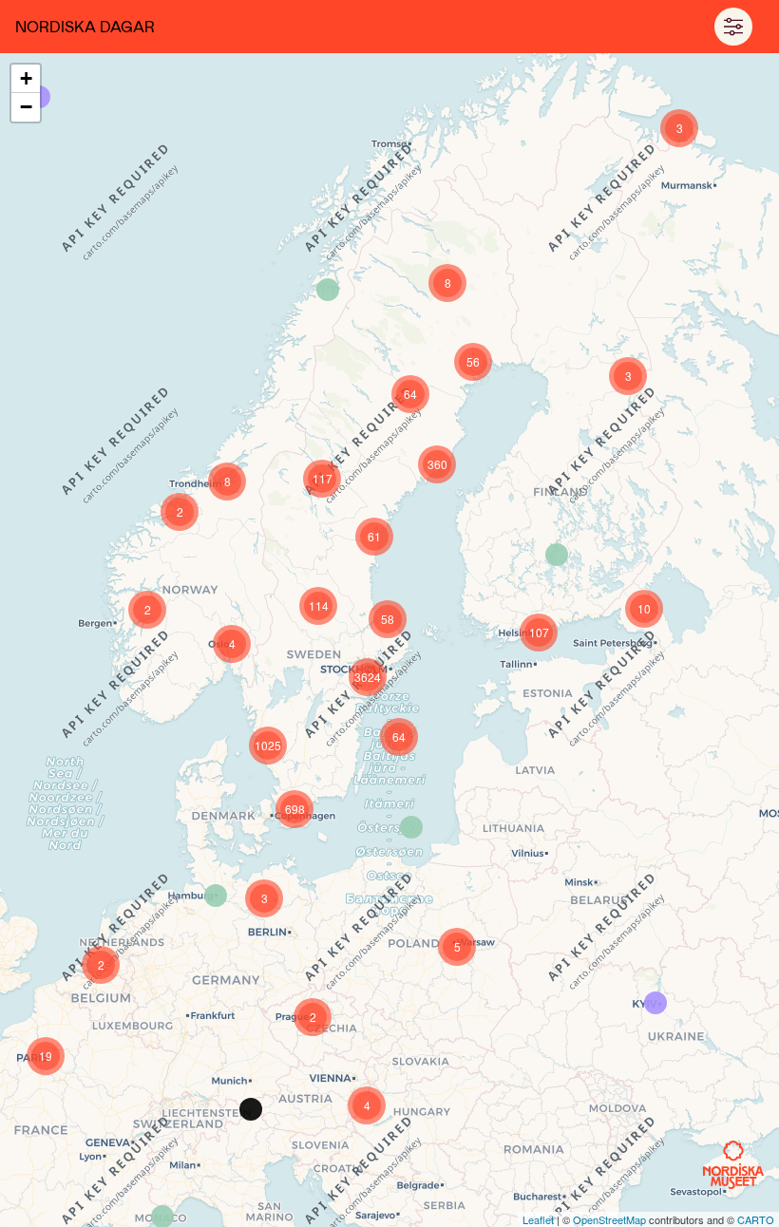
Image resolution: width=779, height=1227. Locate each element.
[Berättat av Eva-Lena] (327, 289)
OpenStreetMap (609, 1219)
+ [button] (26, 78)
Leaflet (538, 1219)
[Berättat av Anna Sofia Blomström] (215, 895)
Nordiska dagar (85, 26)
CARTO (755, 1219)
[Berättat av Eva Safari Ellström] (250, 1109)
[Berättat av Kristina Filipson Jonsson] (411, 827)
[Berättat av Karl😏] (655, 1002)
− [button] (26, 107)
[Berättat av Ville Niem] (556, 554)
